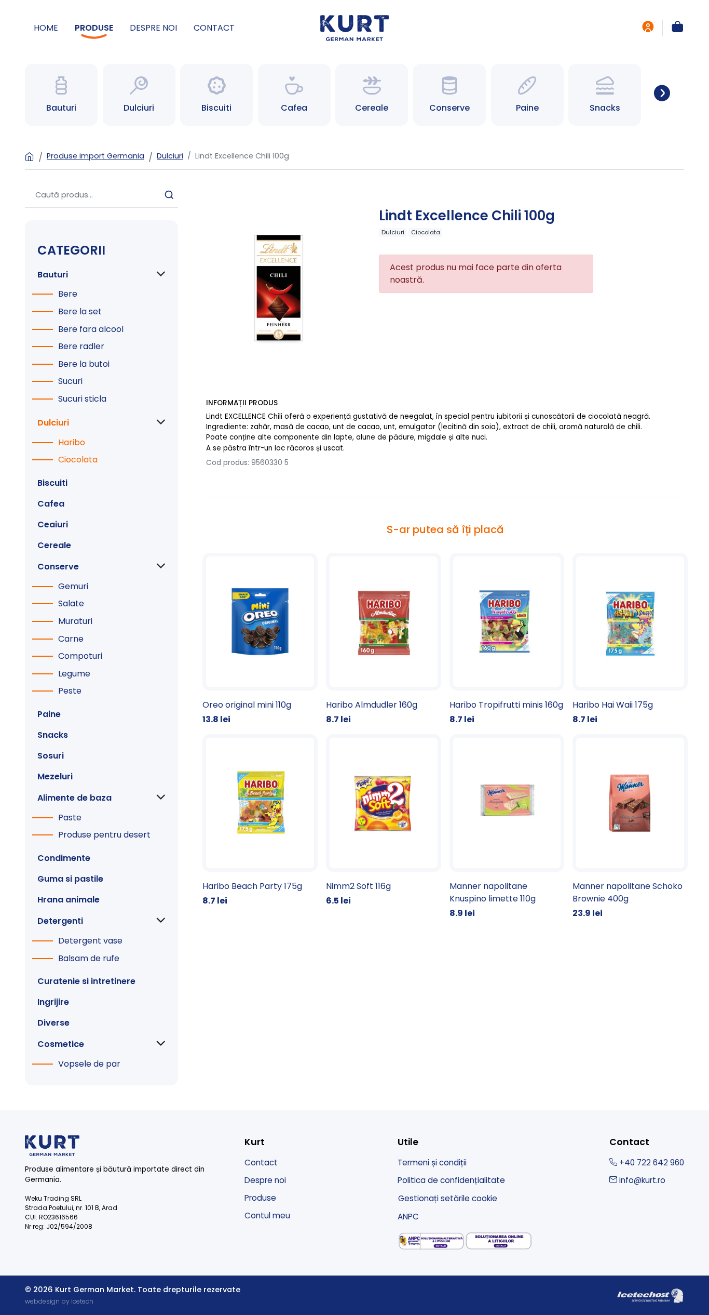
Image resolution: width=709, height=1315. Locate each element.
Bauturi (52, 275)
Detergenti (60, 921)
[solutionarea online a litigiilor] (499, 1241)
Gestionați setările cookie (447, 1198)
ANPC (408, 1216)
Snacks (52, 735)
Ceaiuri (52, 524)
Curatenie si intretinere (86, 981)
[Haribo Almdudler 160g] (383, 639)
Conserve (58, 567)
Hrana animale (68, 900)
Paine (49, 714)
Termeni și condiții (432, 1162)
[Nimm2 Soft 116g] (383, 820)
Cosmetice (60, 1044)
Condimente (63, 858)
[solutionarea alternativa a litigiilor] (431, 1241)
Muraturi (75, 621)
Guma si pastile (70, 879)
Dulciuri (170, 156)
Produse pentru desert (104, 835)
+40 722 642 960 (650, 1162)
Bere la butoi (84, 364)
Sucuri (70, 381)
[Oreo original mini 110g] (260, 639)
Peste (69, 691)
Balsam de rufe (88, 958)
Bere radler (81, 346)
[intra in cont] (647, 28)
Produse (94, 28)
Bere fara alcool (91, 329)
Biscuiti (52, 483)
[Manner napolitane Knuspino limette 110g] (507, 827)
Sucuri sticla (82, 399)
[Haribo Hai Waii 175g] (630, 639)
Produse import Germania (95, 156)
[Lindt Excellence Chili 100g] (280, 285)
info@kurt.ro (641, 1180)
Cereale (54, 545)
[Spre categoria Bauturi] (61, 95)
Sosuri (50, 756)
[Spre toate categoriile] (662, 95)
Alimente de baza (74, 798)
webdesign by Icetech (59, 1301)
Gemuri (73, 586)
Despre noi (153, 28)
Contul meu (267, 1215)
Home (46, 28)
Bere (67, 294)
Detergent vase (90, 941)
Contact (214, 28)
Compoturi (80, 656)
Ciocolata (78, 460)
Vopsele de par (89, 1064)
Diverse (53, 1023)
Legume (74, 674)
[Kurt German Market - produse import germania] (354, 27)
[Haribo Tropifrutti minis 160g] (507, 639)
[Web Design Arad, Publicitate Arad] (650, 1295)
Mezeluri (55, 776)
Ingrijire (53, 1002)
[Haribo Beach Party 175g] (260, 820)
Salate (71, 603)
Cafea (50, 504)
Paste (69, 817)
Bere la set (80, 311)
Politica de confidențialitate (451, 1180)
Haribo (71, 442)
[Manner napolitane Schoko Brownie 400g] (630, 827)
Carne (71, 639)
